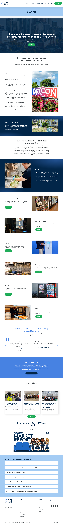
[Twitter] (53, 506)
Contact (40, 507)
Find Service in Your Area (31, 373)
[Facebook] (51, 506)
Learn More (8, 207)
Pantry (21, 510)
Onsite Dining (22, 514)
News (42, 3)
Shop (52, 3)
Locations (47, 3)
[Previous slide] (5, 345)
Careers (38, 3)
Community (31, 505)
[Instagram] (57, 506)
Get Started (58, 3)
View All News (31, 416)
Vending (21, 505)
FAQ (40, 501)
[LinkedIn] (55, 506)
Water (21, 508)
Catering (21, 512)
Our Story (31, 501)
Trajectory (56, 522)
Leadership (31, 503)
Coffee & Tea (22, 506)
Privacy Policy (31, 522)
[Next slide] (57, 345)
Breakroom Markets (22, 502)
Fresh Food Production (22, 517)
